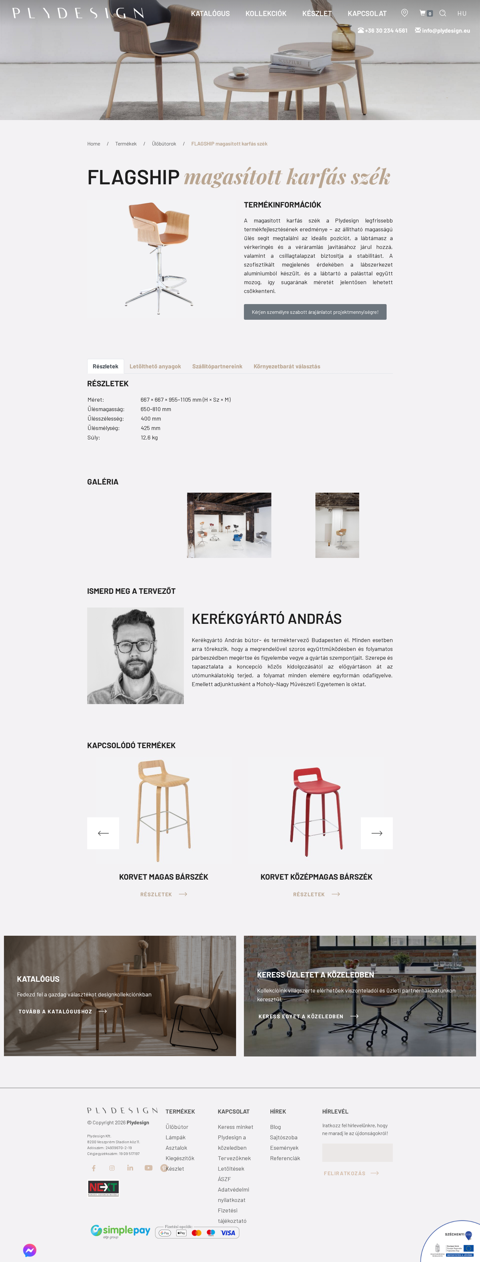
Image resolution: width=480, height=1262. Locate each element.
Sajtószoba (283, 1137)
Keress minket (235, 1126)
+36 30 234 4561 (385, 30)
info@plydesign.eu (446, 30)
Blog (275, 1126)
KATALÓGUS (210, 13)
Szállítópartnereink (217, 366)
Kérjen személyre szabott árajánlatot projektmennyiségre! (315, 312)
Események (284, 1147)
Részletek (106, 366)
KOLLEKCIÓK (266, 13)
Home (93, 143)
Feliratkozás (345, 1173)
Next (377, 833)
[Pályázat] (103, 1188)
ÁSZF (224, 1178)
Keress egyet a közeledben (302, 1016)
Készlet (175, 1168)
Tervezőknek (234, 1158)
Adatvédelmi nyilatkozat (233, 1194)
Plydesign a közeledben (232, 1142)
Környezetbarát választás (287, 366)
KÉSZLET (317, 13)
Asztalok (176, 1147)
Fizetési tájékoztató (232, 1215)
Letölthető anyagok (155, 366)
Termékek (126, 143)
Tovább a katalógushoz (56, 1011)
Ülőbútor (177, 1126)
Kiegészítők (180, 1158)
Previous (103, 833)
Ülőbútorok (164, 143)
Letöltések (231, 1168)
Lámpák (175, 1137)
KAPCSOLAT (367, 13)
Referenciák (285, 1158)
